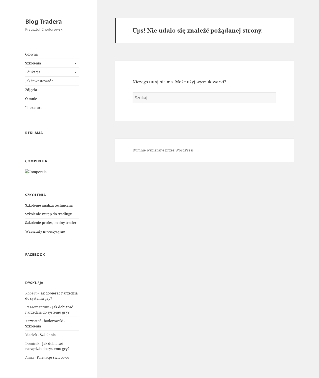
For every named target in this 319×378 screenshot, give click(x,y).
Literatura (34, 107)
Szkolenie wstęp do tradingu (48, 214)
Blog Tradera (43, 21)
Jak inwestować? (39, 81)
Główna (31, 54)
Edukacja (32, 72)
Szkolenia (33, 63)
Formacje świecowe (53, 357)
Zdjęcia (31, 89)
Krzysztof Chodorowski (44, 321)
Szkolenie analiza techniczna (49, 205)
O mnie (31, 98)
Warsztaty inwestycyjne (45, 231)
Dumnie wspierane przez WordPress (163, 150)
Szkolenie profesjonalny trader (51, 222)
